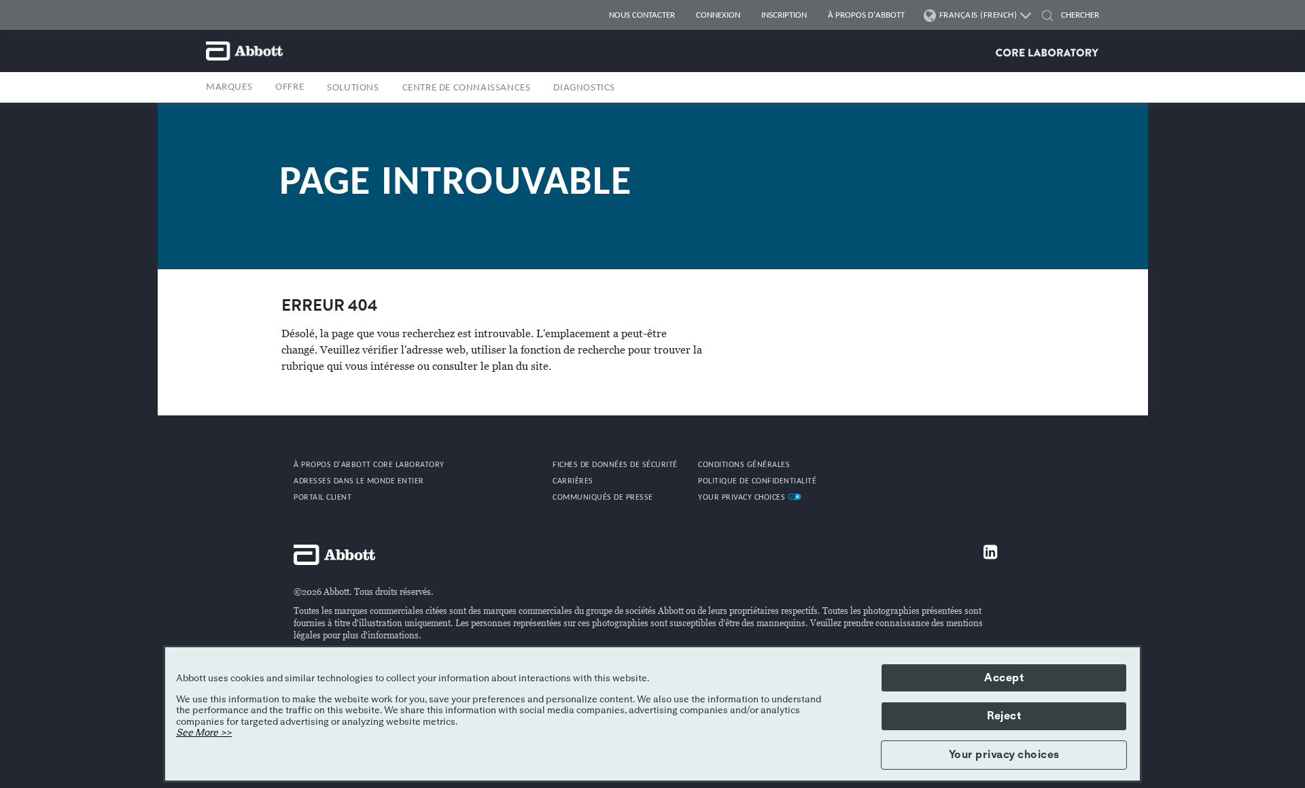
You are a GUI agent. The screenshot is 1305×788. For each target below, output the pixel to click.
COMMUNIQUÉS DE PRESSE (603, 498)
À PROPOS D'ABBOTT (866, 15)
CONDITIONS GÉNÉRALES (744, 465)
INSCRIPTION (784, 15)
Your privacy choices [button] (1004, 754)
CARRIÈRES (573, 481)
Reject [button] (1004, 715)
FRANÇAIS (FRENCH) (978, 15)
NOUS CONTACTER (642, 15)
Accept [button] (1004, 677)
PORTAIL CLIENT (322, 498)
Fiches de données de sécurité (615, 465)
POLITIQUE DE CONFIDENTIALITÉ (757, 481)
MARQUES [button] (229, 87)
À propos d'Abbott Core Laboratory (369, 465)
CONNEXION (718, 15)
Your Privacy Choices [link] (743, 498)
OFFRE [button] (289, 87)
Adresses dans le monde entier (359, 481)
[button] (1047, 17)
